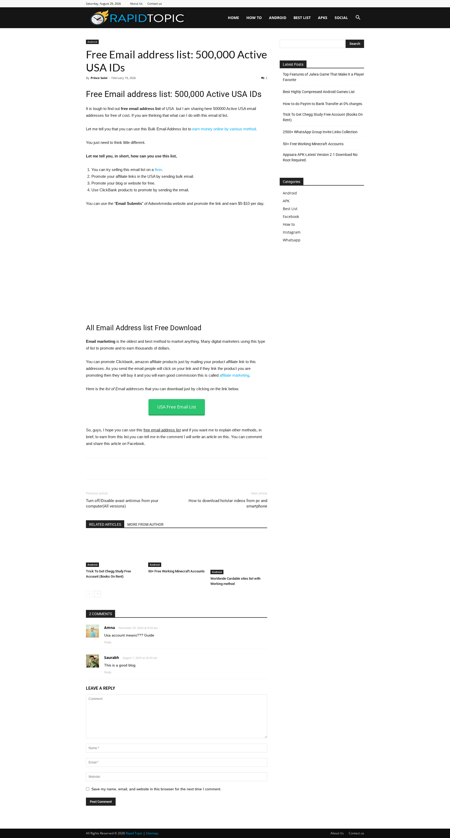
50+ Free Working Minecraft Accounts (176, 571)
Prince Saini (99, 78)
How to (254, 17)
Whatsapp (292, 239)
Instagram (292, 232)
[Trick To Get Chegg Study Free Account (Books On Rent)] (114, 551)
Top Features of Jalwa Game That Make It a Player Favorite (323, 77)
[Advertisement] (323, 294)
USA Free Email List (176, 407)
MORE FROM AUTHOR (145, 524)
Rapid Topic (134, 833)
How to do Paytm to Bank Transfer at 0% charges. (323, 104)
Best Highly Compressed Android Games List (319, 92)
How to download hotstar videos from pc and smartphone (228, 503)
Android (277, 17)
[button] (358, 18)
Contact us (154, 3)
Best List (302, 17)
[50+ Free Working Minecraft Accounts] (176, 551)
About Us (136, 3)
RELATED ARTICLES (105, 524)
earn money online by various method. (224, 129)
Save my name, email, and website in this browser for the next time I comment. (156, 789)
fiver (158, 169)
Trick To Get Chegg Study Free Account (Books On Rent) (323, 117)
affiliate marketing (234, 375)
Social (341, 17)
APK (286, 200)
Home (233, 17)
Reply (107, 642)
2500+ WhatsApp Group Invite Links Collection (320, 132)
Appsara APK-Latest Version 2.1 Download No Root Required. (320, 157)
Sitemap (152, 833)
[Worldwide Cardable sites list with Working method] (238, 554)
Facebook (291, 216)
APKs (322, 17)
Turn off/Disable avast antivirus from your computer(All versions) (122, 503)
